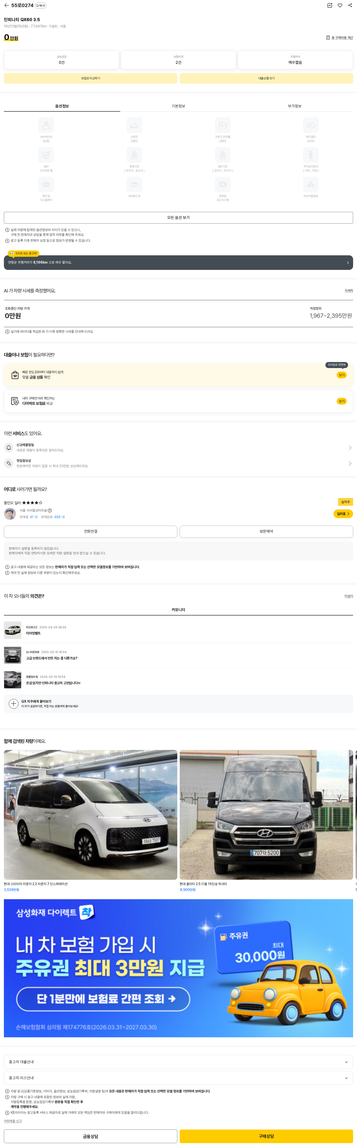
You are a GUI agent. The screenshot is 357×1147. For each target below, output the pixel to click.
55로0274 (28, 5)
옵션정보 (62, 106)
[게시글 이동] (178, 630)
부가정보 (295, 106)
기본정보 (178, 106)
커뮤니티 (178, 609)
